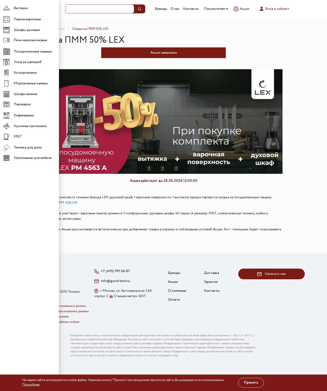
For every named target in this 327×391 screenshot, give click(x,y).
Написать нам (275, 273)
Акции (244, 8)
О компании (177, 290)
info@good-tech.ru (115, 281)
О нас (175, 8)
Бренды (161, 8)
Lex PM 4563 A (64, 202)
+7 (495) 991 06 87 (115, 271)
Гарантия (211, 281)
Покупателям (215, 8)
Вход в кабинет (276, 8)
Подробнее (31, 385)
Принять (251, 382)
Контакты (191, 8)
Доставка (211, 273)
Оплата (174, 299)
